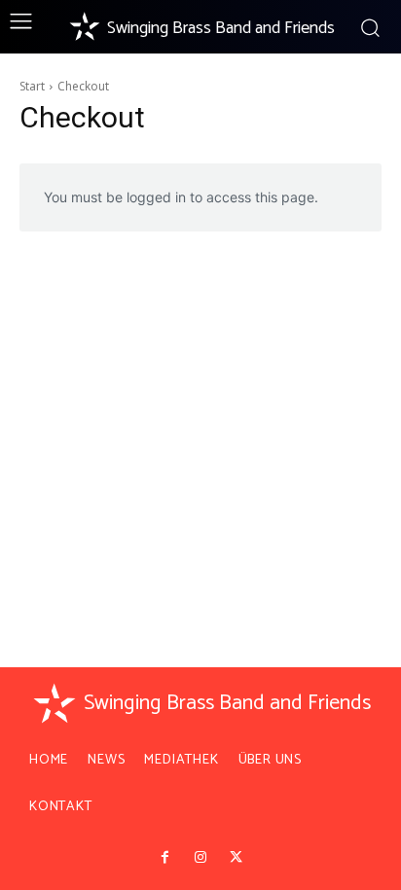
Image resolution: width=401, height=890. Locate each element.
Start (32, 86)
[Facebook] (164, 857)
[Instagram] (200, 857)
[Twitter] (235, 857)
